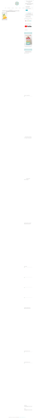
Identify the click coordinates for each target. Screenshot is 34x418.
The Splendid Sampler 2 (28, 178)
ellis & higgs (17, 3)
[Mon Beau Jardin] (28, 267)
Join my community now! (28, 6)
